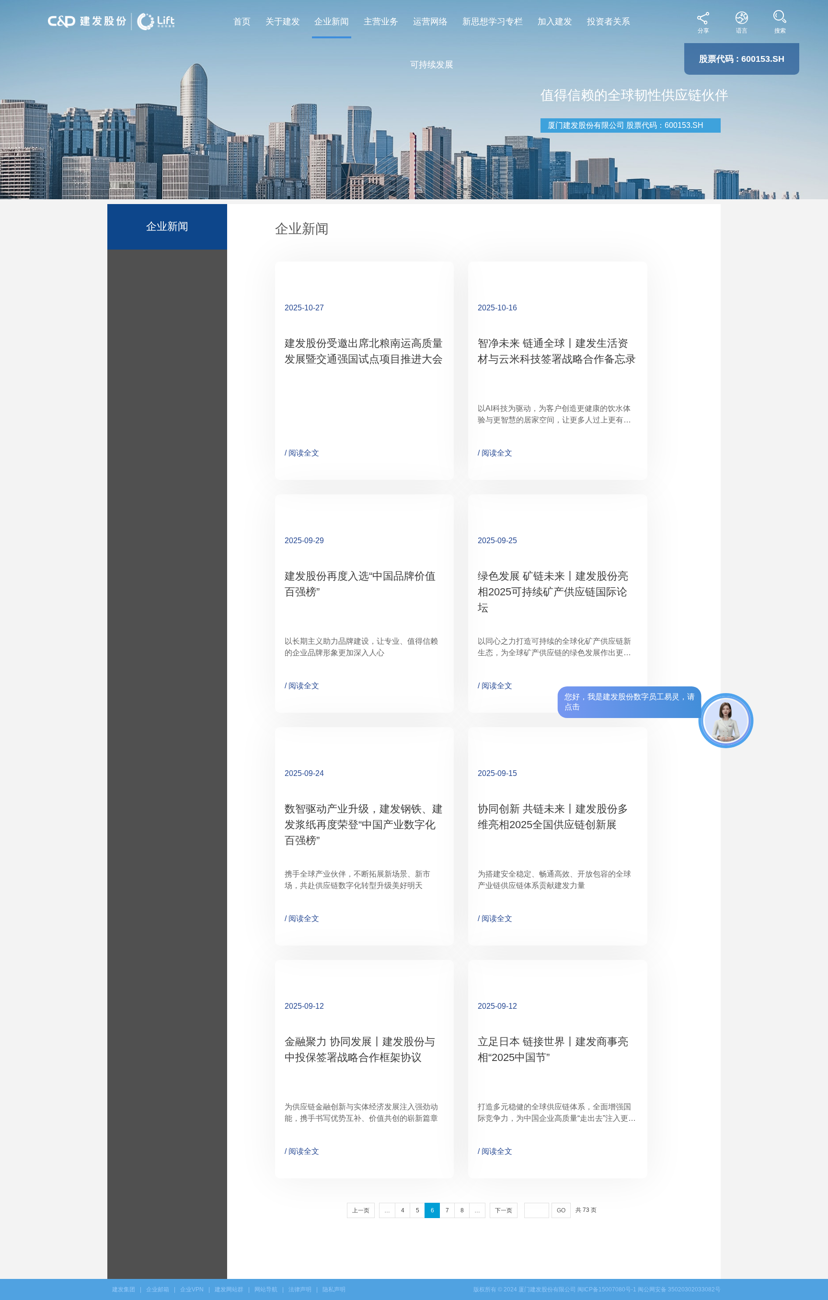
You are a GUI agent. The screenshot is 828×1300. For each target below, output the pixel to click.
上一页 (360, 1210)
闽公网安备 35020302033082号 (679, 1289)
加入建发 (555, 21)
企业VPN (192, 1289)
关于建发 (282, 21)
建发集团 (123, 1289)
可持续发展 (431, 64)
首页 (242, 21)
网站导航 (265, 1289)
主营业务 (381, 21)
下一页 (503, 1210)
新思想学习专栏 (492, 21)
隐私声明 (333, 1289)
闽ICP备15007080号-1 (606, 1289)
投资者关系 (608, 21)
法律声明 (299, 1289)
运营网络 (430, 21)
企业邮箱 (157, 1289)
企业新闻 (331, 21)
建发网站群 (229, 1289)
